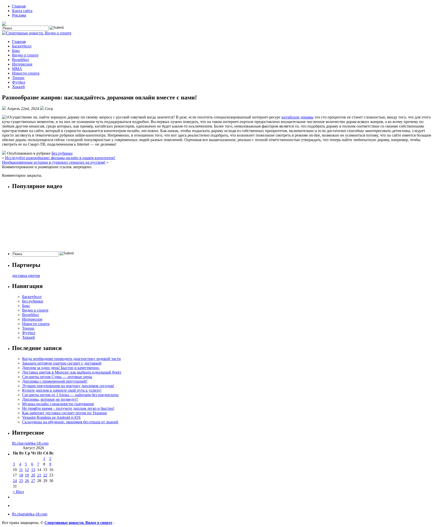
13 (33, 469)
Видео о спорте (25, 55)
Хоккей (18, 87)
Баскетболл (21, 46)
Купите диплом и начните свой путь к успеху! (61, 390)
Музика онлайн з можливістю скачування (58, 404)
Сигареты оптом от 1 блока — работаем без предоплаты (70, 395)
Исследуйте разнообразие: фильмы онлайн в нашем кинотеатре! (60, 158)
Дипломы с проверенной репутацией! (54, 381)
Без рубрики (62, 153)
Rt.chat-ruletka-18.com (30, 443)
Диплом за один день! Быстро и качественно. (61, 368)
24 (15, 481)
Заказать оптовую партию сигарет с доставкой (61, 363)
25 (21, 481)
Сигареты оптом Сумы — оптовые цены (57, 377)
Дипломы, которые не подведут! (50, 399)
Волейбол (20, 59)
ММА (17, 69)
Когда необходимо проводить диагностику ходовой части (71, 359)
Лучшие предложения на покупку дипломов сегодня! (68, 386)
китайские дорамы (297, 117)
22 (45, 475)
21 (39, 475)
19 (27, 475)
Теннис (18, 78)
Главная (19, 6)
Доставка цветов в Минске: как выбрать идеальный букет (71, 372)
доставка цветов (26, 275)
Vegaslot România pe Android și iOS (51, 417)
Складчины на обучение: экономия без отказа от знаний (70, 422)
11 (21, 469)
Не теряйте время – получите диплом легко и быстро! (68, 408)
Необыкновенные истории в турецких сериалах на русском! (53, 162)
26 (27, 481)
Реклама (19, 15)
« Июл (18, 492)
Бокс (16, 50)
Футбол (18, 82)
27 (33, 481)
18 (21, 475)
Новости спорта (25, 73)
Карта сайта (22, 11)
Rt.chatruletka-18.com (29, 514)
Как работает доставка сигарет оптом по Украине (64, 413)
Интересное (22, 64)
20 (33, 475)
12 (27, 469)
